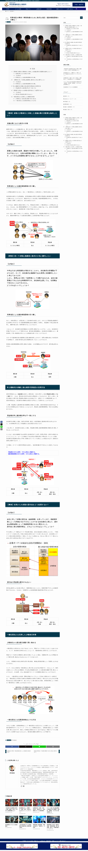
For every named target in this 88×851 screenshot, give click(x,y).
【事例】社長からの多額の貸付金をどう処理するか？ (28, 90)
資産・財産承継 (70, 106)
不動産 (67, 101)
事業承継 (8, 21)
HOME (24, 840)
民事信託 (15, 740)
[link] (21, 786)
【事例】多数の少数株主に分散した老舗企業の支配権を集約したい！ (32, 71)
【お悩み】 (18, 75)
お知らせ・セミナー (70, 98)
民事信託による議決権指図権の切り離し (26, 77)
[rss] (82, 0)
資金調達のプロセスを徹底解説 (71, 87)
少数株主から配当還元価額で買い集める (26, 98)
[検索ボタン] (76, 9)
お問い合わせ (62, 840)
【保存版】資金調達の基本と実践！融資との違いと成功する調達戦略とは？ (73, 69)
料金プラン (36, 840)
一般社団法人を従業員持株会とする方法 (26, 100)
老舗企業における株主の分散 (23, 73)
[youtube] (24, 786)
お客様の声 (42, 840)
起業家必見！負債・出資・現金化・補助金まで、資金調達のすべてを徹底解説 (73, 78)
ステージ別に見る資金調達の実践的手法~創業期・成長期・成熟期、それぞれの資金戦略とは (73, 83)
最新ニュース (55, 840)
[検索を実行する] (81, 17)
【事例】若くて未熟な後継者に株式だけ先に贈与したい (29, 80)
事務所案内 (48, 840)
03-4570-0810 (63, 4)
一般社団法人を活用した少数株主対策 (24, 96)
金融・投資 (68, 109)
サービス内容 (30, 840)
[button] (12, 747)
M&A (67, 96)
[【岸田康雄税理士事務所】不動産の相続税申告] (13, 4)
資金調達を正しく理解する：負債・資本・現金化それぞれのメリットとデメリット (73, 74)
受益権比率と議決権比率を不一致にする (26, 88)
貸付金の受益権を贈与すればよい (24, 94)
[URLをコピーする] (53, 747)
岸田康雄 (12, 773)
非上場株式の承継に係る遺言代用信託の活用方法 (27, 86)
